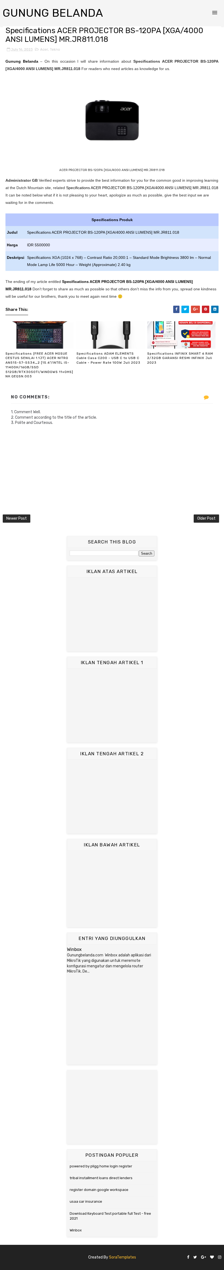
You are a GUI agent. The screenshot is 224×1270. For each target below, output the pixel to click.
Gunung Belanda (53, 13)
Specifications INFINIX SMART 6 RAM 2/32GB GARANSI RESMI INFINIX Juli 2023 (180, 358)
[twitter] (195, 1257)
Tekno (55, 49)
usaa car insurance (86, 1201)
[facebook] (188, 1257)
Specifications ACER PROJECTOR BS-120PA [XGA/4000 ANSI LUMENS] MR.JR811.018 (142, 188)
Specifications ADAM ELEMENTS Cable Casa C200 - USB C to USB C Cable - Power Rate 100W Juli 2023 (108, 358)
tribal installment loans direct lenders (101, 1178)
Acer (44, 49)
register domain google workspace (99, 1190)
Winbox (74, 949)
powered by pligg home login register (101, 1166)
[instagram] (220, 1257)
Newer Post (16, 518)
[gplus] (203, 1257)
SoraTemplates (122, 1257)
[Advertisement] (112, 614)
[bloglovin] (212, 1257)
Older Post (206, 518)
